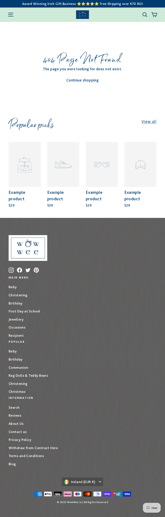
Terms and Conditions (26, 456)
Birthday (16, 303)
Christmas (17, 391)
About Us (16, 423)
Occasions (17, 327)
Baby (13, 287)
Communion (18, 367)
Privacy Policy (20, 439)
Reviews (15, 415)
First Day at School (24, 311)
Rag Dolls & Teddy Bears (28, 375)
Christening (18, 295)
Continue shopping (82, 80)
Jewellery (16, 319)
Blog (12, 464)
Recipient (16, 335)
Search (14, 407)
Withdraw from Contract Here (33, 448)
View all (149, 121)
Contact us (18, 432)
